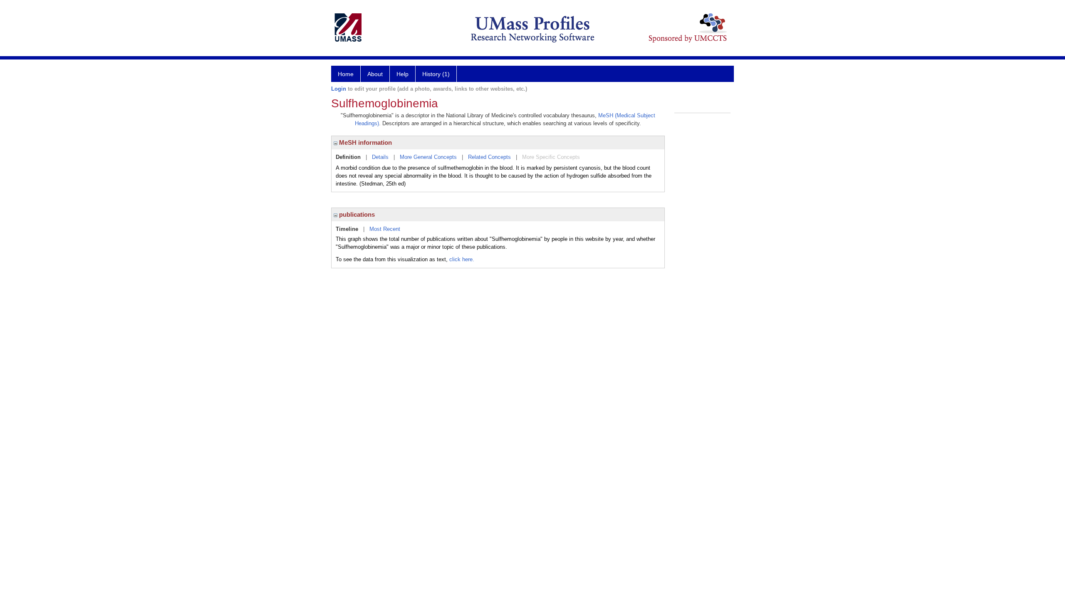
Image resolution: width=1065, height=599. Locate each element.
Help (402, 74)
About (375, 74)
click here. (461, 259)
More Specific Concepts (551, 157)
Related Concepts (489, 157)
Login (338, 89)
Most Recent (384, 229)
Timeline (347, 229)
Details (380, 157)
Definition (348, 157)
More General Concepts (428, 157)
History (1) (436, 74)
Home (346, 74)
